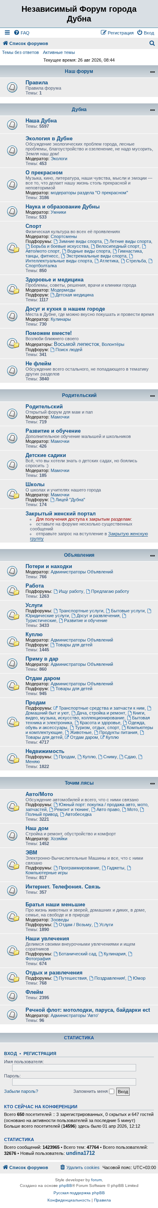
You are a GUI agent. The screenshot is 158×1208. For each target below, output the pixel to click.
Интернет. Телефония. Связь (63, 887)
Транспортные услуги (81, 610)
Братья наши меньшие (55, 904)
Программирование (79, 867)
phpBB (65, 1185)
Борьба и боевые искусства (59, 246)
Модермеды (63, 290)
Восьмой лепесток (76, 344)
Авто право (108, 809)
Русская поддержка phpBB (79, 1193)
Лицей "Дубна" (70, 499)
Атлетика (109, 260)
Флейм (34, 992)
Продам (36, 702)
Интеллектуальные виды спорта (59, 260)
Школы (35, 484)
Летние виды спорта (130, 241)
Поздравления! (109, 978)
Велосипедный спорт (117, 246)
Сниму (110, 756)
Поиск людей (69, 349)
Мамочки (60, 416)
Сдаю (130, 756)
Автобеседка (78, 814)
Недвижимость (45, 751)
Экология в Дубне (49, 138)
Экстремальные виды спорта (96, 255)
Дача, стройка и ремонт (101, 712)
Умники (58, 212)
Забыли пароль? (21, 1091)
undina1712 (80, 1153)
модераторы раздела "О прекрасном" (89, 192)
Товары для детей (74, 644)
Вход (10, 1053)
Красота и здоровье (100, 722)
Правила (37, 82)
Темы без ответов (20, 52)
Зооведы (60, 919)
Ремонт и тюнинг (71, 809)
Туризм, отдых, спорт (97, 727)
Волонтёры (113, 344)
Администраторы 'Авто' (74, 1015)
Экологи (59, 158)
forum (96, 1180)
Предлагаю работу (110, 591)
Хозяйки (59, 838)
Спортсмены (64, 236)
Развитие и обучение (53, 431)
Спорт (33, 226)
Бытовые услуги (128, 610)
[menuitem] (21, 33)
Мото (132, 809)
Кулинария (115, 953)
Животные (81, 732)
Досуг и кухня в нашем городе (65, 309)
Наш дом (37, 828)
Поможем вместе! (49, 333)
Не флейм (38, 363)
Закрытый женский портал (61, 514)
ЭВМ (31, 853)
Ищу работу (71, 591)
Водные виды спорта (88, 251)
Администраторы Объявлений (82, 571)
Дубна (79, 109)
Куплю (34, 634)
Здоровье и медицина (54, 280)
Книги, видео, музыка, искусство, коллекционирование (85, 715)
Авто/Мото (39, 794)
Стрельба (136, 260)
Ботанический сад (77, 953)
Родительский (79, 395)
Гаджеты (115, 867)
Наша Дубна (41, 121)
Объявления (79, 555)
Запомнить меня (91, 1091)
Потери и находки (49, 566)
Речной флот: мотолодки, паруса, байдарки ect (88, 1010)
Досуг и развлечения (98, 615)
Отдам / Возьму (75, 924)
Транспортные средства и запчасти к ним (102, 708)
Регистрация (39, 1053)
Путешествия (73, 978)
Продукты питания (118, 732)
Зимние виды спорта (80, 241)
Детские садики (46, 455)
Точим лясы (79, 783)
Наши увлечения (47, 939)
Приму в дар (42, 659)
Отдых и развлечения (54, 973)
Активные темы (59, 52)
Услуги (34, 605)
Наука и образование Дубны (63, 207)
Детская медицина (75, 294)
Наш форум (79, 71)
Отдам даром (43, 678)
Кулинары (61, 319)
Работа (35, 586)
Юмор (139, 978)
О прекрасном (44, 173)
